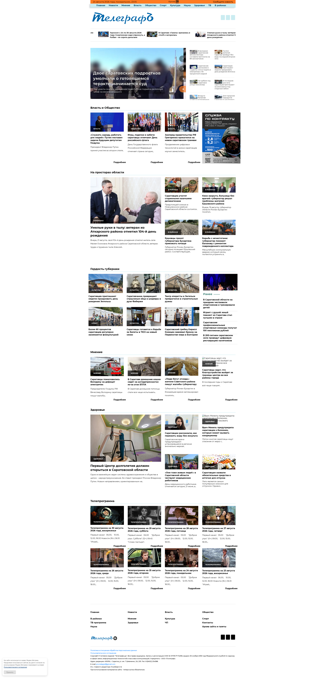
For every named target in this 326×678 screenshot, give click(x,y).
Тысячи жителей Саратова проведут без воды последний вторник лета (225, 55)
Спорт (163, 5)
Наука (187, 5)
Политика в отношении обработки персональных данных (113, 650)
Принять (9, 672)
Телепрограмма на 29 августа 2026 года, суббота (144, 529)
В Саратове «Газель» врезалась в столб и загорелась (160, 34)
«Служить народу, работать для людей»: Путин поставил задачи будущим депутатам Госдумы (106, 139)
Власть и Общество (105, 107)
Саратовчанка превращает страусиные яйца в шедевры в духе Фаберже (144, 299)
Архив (171, 1)
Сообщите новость (223, 2)
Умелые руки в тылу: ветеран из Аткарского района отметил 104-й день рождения (209, 35)
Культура (175, 5)
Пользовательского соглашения (15, 667)
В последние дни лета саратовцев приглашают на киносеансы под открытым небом (224, 85)
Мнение (125, 5)
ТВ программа (98, 622)
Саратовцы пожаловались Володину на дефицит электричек (105, 382)
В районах (220, 5)
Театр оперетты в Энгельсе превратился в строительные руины (181, 299)
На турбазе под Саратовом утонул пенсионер (200, 83)
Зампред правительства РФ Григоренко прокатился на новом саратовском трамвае (180, 137)
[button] (182, 59)
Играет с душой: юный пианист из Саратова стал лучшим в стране (217, 315)
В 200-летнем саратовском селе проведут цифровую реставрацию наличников (218, 338)
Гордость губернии (104, 269)
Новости (113, 5)
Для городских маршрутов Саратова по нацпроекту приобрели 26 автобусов (225, 99)
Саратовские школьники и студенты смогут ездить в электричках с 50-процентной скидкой (200, 70)
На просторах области (107, 172)
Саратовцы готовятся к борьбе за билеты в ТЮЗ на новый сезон (144, 332)
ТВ (209, 5)
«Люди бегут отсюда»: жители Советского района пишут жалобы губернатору (181, 382)
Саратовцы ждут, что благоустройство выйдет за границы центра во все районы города (217, 374)
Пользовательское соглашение (103, 653)
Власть (137, 5)
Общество (150, 5)
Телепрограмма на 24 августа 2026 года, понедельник (181, 571)
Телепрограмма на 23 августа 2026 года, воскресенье (218, 572)
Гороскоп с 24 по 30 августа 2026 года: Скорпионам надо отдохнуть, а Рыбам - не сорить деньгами (113, 35)
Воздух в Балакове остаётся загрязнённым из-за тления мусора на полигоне (199, 100)
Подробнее (119, 162)
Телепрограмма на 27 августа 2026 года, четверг (218, 529)
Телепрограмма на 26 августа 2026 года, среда (106, 572)
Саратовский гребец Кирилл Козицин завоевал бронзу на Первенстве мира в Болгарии (181, 332)
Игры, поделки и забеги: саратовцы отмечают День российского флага (142, 137)
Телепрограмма (102, 501)
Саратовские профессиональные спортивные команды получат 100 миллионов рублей (220, 326)
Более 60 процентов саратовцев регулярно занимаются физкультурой (103, 332)
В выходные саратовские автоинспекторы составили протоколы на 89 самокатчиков (200, 55)
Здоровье (199, 5)
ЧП (166, 622)
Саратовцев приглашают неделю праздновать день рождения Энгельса (225, 69)
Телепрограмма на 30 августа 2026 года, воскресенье (106, 529)
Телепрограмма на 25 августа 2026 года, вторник (144, 571)
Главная (100, 5)
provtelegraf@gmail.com (105, 664)
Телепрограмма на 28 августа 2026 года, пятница (181, 529)
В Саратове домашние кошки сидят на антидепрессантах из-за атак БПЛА (144, 382)
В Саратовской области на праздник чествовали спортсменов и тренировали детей (219, 303)
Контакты (207, 622)
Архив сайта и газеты (214, 626)
